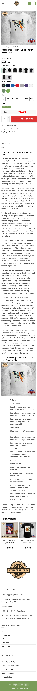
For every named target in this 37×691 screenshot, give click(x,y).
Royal (13, 85)
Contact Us (5, 635)
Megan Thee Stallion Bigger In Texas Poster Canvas (9, 542)
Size (3, 95)
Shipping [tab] (4, 147)
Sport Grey (22, 85)
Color (4, 82)
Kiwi (8, 91)
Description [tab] (5, 143)
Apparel (9, 47)
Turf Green (4, 91)
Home (3, 47)
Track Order (5, 646)
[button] (2, 3)
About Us (4, 631)
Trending (17, 129)
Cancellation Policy (8, 662)
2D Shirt (16, 47)
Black (4, 85)
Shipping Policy (7, 669)
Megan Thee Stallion (10, 132)
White (31, 85)
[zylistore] (16, 3)
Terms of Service (7, 673)
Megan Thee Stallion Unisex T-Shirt (27, 541)
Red (17, 85)
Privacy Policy (6, 677)
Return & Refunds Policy (10, 666)
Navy (8, 85)
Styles (4, 59)
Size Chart (5, 643)
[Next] (35, 537)
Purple (26, 85)
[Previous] (1, 537)
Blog (3, 650)
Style (4, 65)
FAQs (3, 639)
